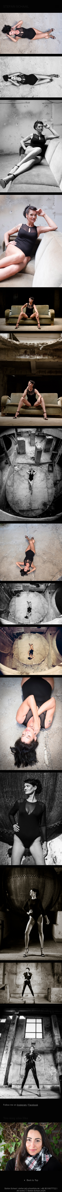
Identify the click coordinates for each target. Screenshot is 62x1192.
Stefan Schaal (16, 6)
